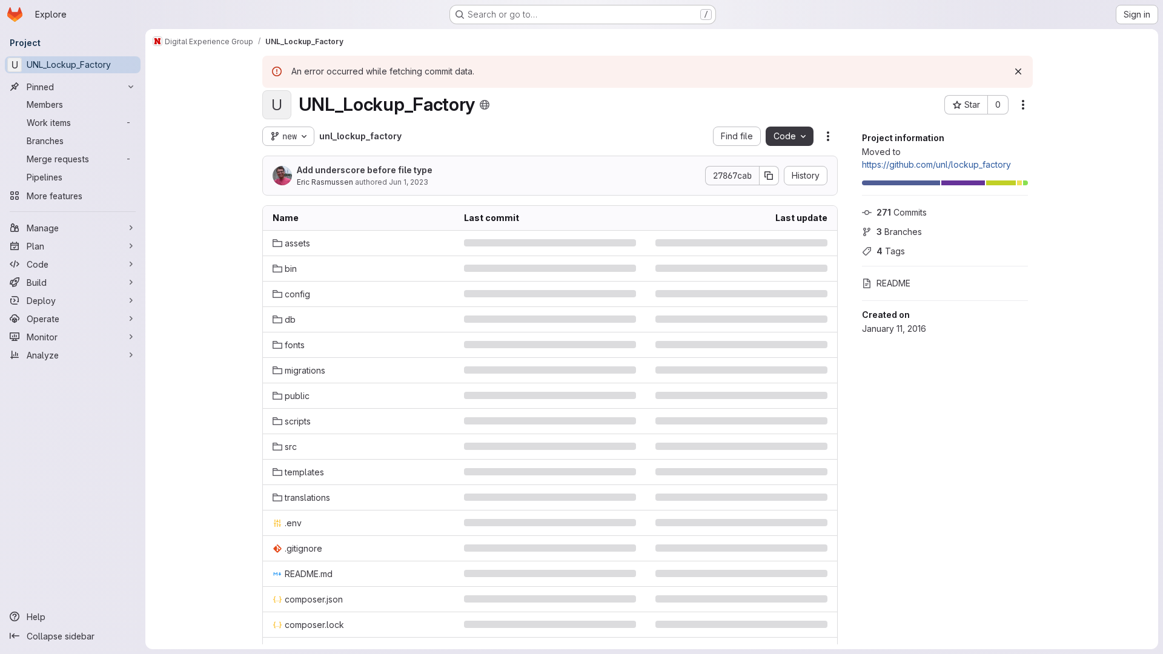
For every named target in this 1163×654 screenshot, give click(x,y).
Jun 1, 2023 (408, 182)
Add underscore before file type (364, 170)
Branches (899, 231)
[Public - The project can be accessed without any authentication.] (484, 105)
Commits (901, 212)
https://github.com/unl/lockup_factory (936, 164)
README (893, 283)
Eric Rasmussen (325, 182)
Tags (890, 251)
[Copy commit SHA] (769, 175)
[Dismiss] (1018, 71)
